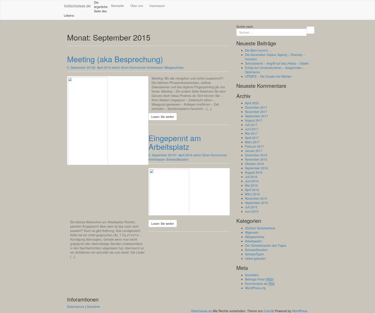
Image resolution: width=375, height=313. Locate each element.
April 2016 (252, 189)
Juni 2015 (251, 211)
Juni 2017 (251, 129)
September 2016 (256, 168)
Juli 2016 (251, 176)
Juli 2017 (251, 124)
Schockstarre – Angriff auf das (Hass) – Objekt (277, 63)
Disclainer (93, 306)
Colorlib (269, 311)
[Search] (310, 30)
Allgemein (251, 232)
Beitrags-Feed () (259, 279)
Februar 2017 (254, 146)
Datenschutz (75, 306)
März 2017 (252, 142)
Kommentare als (260, 283)
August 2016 (253, 172)
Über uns (136, 5)
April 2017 (252, 137)
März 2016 (252, 194)
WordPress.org (255, 288)
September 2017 (256, 116)
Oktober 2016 (254, 163)
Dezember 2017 (256, 107)
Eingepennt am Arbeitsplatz (174, 142)
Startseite (117, 5)
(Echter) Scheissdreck (260, 228)
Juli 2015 (251, 207)
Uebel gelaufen (255, 258)
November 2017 (256, 111)
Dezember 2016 (256, 155)
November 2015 (256, 198)
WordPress (299, 311)
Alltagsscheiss (174, 67)
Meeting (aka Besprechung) (115, 58)
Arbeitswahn (253, 241)
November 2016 (256, 159)
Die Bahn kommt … (258, 50)
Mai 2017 (251, 133)
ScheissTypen (254, 254)
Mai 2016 (251, 185)
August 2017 (253, 120)
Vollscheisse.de (77, 5)
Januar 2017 (253, 150)
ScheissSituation (177, 159)
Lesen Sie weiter (162, 116)
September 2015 (256, 203)
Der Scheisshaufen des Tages (265, 245)
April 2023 (252, 103)
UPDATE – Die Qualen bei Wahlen (268, 76)
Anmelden (252, 275)
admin (116, 67)
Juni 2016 (251, 181)
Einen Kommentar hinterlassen (142, 67)
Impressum (157, 5)
